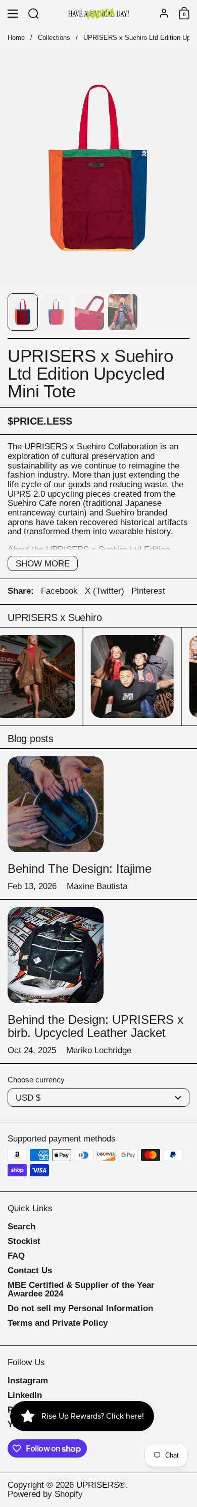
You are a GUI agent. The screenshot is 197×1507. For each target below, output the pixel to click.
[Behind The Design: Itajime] (56, 804)
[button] (33, 13)
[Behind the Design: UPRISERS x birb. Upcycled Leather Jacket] (56, 955)
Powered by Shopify (45, 1494)
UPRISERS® (101, 1485)
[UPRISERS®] (99, 13)
